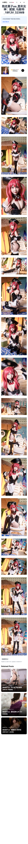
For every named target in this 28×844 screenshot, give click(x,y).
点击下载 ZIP (6, 21)
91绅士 (4, 2)
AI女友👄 (11, 2)
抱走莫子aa (5, 659)
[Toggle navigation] (24, 2)
